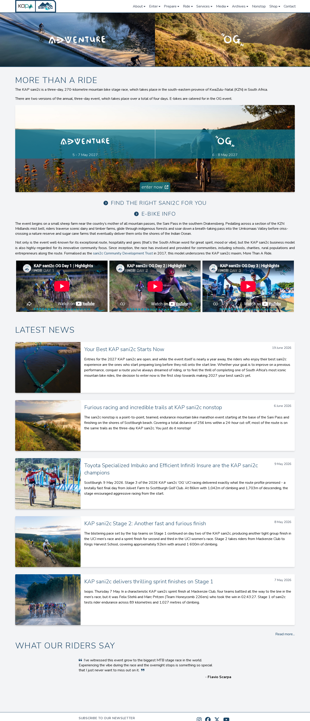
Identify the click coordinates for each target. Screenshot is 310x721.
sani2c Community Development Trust (123, 253)
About (138, 6)
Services (203, 6)
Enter (153, 6)
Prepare (170, 6)
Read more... (285, 634)
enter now (153, 187)
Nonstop (259, 6)
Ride (186, 6)
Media (221, 6)
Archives (239, 6)
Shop (273, 6)
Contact (290, 6)
